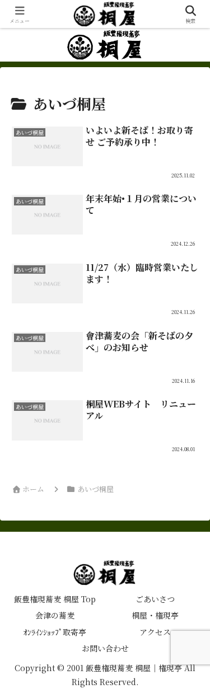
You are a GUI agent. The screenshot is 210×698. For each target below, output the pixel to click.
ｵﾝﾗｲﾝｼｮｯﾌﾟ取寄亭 (55, 632)
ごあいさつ (155, 599)
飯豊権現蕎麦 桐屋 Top (55, 599)
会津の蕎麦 (54, 615)
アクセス (155, 632)
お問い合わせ (105, 648)
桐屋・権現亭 (155, 615)
